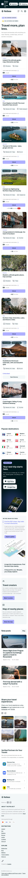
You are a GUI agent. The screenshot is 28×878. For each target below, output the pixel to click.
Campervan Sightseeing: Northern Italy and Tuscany (12, 190)
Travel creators (5, 854)
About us (3, 856)
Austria (3, 837)
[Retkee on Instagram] (2, 713)
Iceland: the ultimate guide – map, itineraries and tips (12, 61)
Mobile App (4, 848)
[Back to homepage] (6, 12)
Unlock (14, 76)
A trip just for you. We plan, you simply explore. (13, 571)
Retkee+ (3, 852)
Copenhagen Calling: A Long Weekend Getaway (12, 402)
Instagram (4, 709)
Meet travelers (8, 598)
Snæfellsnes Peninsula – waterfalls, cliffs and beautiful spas (13, 362)
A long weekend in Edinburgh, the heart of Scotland (14, 233)
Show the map (8, 622)
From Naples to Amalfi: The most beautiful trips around (13, 104)
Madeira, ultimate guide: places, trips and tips (13, 276)
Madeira (3, 833)
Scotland (3, 839)
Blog (23, 631)
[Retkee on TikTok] (5, 713)
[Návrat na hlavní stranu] (5, 797)
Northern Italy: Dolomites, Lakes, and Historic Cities (14, 319)
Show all (3, 841)
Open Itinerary (14, 377)
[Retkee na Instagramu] (8, 803)
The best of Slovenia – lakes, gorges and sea (12, 147)
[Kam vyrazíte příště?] (22, 11)
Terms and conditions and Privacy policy (11, 873)
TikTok (13, 709)
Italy (2, 831)
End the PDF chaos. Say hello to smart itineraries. (14, 522)
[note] (18, 70)
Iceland (3, 829)
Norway (3, 835)
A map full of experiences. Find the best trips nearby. (14, 565)
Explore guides (10, 536)
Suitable (9, 864)
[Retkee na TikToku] (10, 803)
